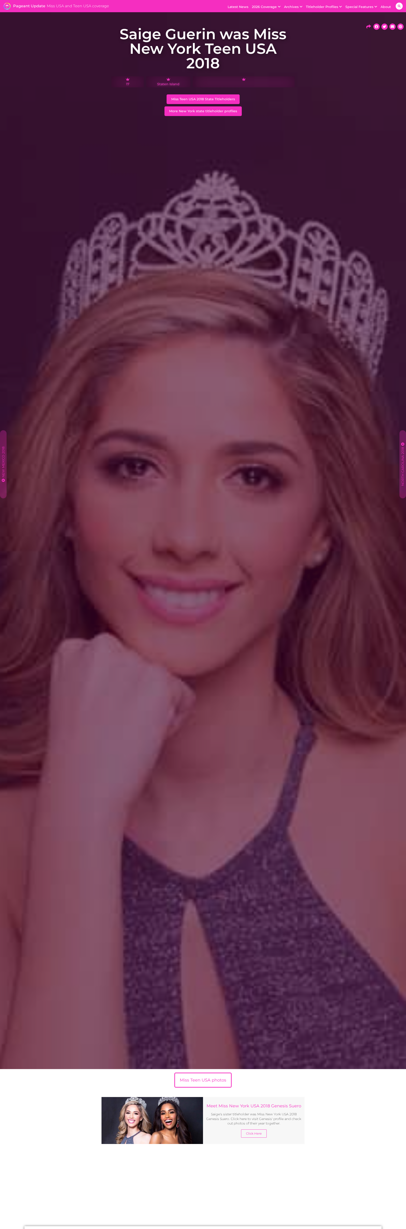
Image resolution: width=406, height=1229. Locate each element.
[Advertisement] (203, 1186)
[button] (399, 6)
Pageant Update (29, 6)
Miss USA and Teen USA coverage (78, 6)
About (386, 7)
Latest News (238, 7)
